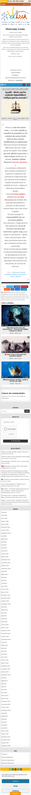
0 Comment (26, 325)
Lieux (20, 298)
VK (13, 289)
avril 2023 (4, 618)
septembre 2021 (6, 674)
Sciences (11, 314)
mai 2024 (3, 580)
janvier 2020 (5, 734)
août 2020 (4, 713)
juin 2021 (3, 683)
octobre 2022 (5, 636)
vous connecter (12, 396)
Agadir (9, 292)
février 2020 (5, 731)
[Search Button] (29, 85)
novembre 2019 (5, 739)
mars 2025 (4, 550)
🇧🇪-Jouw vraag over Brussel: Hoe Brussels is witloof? (15, 355)
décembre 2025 (5, 527)
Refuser (15, 786)
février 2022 (5, 660)
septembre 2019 (6, 745)
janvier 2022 (4, 663)
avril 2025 (4, 548)
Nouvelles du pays (23, 89)
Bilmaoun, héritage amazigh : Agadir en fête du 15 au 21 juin (15, 380)
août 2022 (4, 642)
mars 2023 (4, 621)
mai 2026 (3, 512)
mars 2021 (4, 692)
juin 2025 (4, 542)
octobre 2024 (5, 565)
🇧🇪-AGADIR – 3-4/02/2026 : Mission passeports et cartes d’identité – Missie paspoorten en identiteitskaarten (15, 490)
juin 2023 (4, 613)
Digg (18, 289)
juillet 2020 (4, 716)
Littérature (7, 312)
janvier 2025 (4, 556)
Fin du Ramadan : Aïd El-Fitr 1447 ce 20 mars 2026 (15, 461)
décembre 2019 (5, 737)
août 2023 (4, 607)
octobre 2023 (5, 601)
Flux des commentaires (7, 760)
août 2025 (4, 536)
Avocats (18, 292)
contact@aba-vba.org (15, 70)
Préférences (15, 791)
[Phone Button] (13, 769)
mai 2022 (3, 651)
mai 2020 (4, 722)
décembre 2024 (5, 559)
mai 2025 (3, 545)
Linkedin (24, 289)
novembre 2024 (5, 562)
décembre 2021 (5, 666)
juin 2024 (3, 577)
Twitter (10, 286)
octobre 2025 (5, 530)
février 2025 (5, 553)
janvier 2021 (4, 698)
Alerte (13, 292)
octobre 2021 (5, 672)
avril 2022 (4, 654)
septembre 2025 (6, 533)
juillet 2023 (4, 610)
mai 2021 (3, 686)
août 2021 (4, 677)
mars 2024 (4, 586)
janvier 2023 (4, 627)
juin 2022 (4, 648)
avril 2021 (4, 689)
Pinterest (25, 286)
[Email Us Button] (10, 769)
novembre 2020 (5, 704)
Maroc (24, 298)
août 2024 (4, 571)
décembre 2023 (5, 595)
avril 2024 (4, 583)
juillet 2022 (4, 645)
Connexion (4, 754)
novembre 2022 (5, 633)
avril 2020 (4, 725)
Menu (4, 4)
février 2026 (5, 521)
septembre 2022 (6, 639)
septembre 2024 (6, 568)
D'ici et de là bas (7, 88)
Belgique (10, 309)
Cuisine (24, 340)
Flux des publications (7, 757)
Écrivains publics (17, 296)
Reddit (7, 289)
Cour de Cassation (14, 294)
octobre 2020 (5, 707)
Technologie (20, 314)
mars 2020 (4, 728)
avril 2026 (4, 515)
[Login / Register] (26, 85)
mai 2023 (3, 615)
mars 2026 (4, 518)
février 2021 (4, 695)
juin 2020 (4, 719)
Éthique (17, 88)
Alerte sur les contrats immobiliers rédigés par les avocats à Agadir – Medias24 (15, 274)
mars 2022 (4, 657)
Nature (13, 344)
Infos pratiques (6, 89)
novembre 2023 (5, 598)
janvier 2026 (4, 524)
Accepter (15, 781)
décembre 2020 (5, 701)
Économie (13, 88)
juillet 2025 (4, 539)
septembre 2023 (6, 604)
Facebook (17, 286)
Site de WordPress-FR (7, 763)
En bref (24, 296)
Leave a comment (21, 118)
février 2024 (4, 589)
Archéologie (9, 340)
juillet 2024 (4, 574)
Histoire (7, 344)
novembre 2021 (5, 669)
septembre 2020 (6, 710)
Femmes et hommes (24, 88)
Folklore (7, 367)
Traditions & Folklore (16, 346)
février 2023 (5, 624)
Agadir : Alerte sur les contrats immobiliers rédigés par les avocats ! (15, 95)
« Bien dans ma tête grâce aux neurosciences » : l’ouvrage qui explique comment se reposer (15, 329)
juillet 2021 (4, 680)
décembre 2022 (5, 630)
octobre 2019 (5, 742)
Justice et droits (15, 89)
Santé (26, 312)
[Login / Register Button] (18, 769)
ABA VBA (5, 118)
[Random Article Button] (24, 85)
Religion (25, 369)
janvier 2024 (4, 592)
